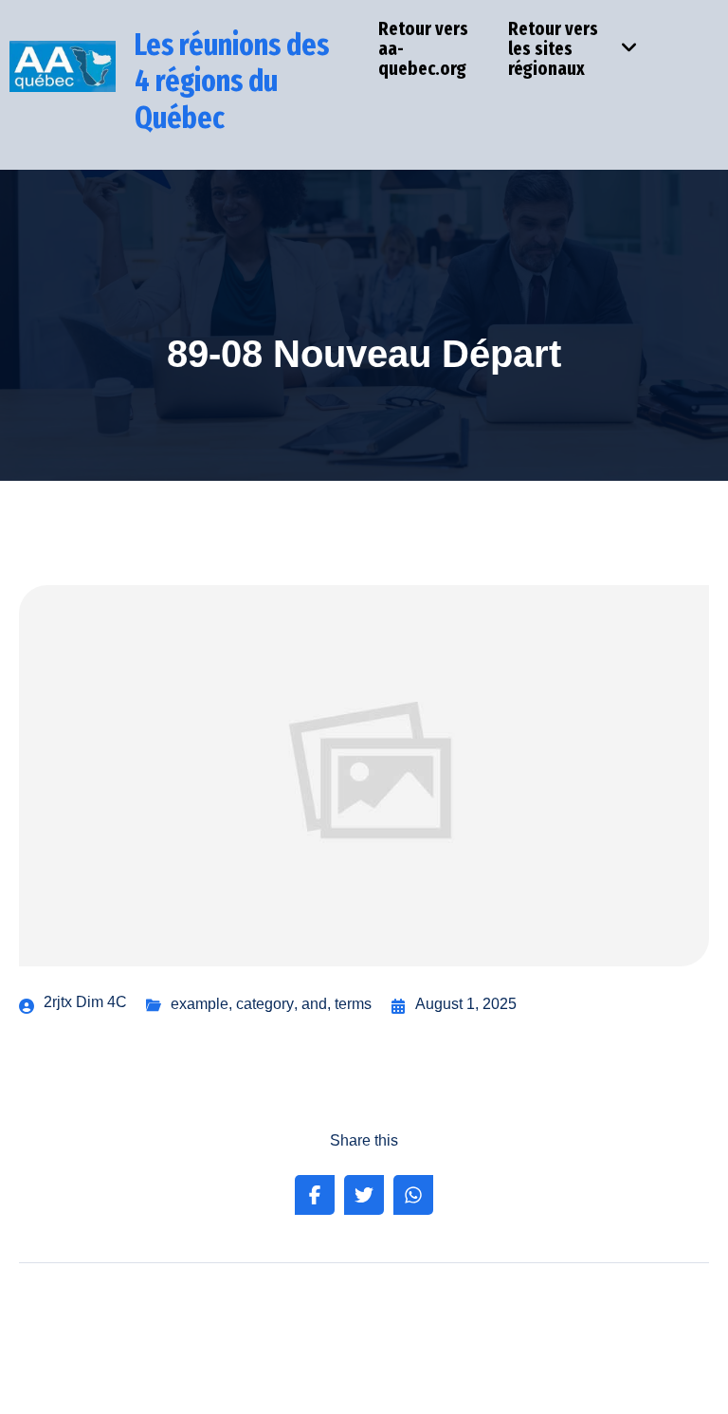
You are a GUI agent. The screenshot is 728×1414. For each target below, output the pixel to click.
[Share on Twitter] (364, 1195)
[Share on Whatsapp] (413, 1195)
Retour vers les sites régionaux (553, 48)
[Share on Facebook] (315, 1195)
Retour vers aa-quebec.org (423, 48)
